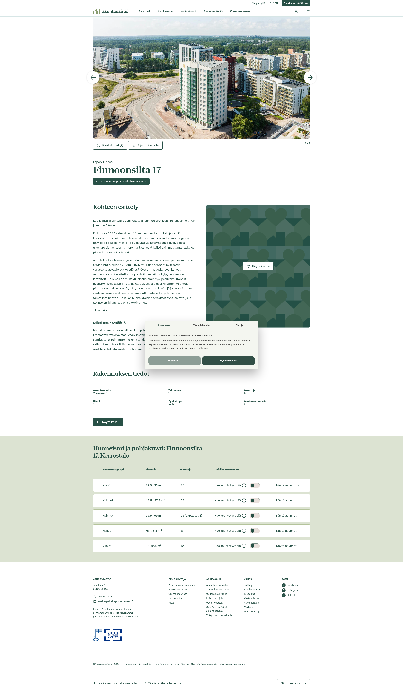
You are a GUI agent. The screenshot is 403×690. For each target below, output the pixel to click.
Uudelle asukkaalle (216, 594)
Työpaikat (249, 594)
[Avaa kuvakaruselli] (201, 77)
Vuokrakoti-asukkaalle (218, 589)
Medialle (248, 607)
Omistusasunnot (177, 594)
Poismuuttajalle (215, 598)
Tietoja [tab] (239, 325)
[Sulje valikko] (308, 11)
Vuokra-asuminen (178, 589)
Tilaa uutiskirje (252, 611)
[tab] (110, 145)
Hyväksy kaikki (228, 360)
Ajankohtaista (252, 589)
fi (270, 3)
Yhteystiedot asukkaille (219, 615)
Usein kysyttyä (214, 602)
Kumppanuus (251, 602)
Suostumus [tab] (163, 325)
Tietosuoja (130, 664)
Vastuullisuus (251, 598)
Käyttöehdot (145, 664)
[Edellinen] (93, 77)
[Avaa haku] (296, 11)
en (276, 3)
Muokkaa (173, 360)
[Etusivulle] (110, 11)
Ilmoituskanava (163, 664)
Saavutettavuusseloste (204, 664)
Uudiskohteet (175, 598)
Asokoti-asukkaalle (217, 585)
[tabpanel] (201, 77)
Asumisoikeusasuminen (181, 585)
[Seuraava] (310, 77)
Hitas (171, 602)
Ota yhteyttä (258, 3)
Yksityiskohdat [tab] (201, 325)
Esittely (248, 585)
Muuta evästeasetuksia (233, 664)
